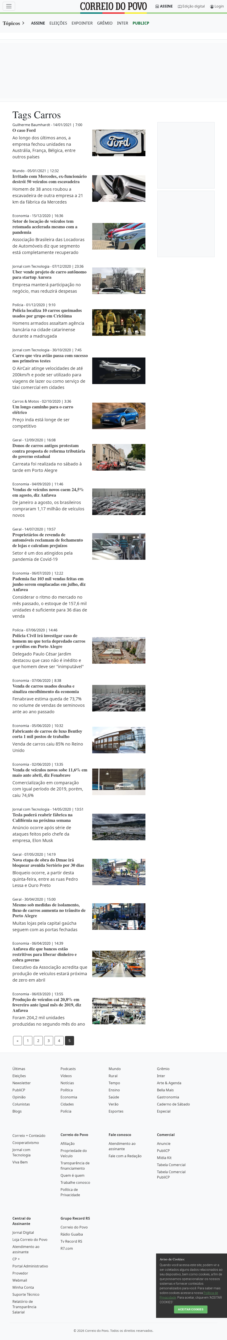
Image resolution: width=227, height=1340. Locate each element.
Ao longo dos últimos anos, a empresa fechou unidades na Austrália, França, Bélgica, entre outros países (44, 147)
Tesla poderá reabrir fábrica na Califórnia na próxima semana (42, 817)
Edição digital (193, 6)
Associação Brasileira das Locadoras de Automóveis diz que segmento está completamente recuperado (48, 245)
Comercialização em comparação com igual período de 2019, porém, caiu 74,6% (47, 789)
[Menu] (9, 6)
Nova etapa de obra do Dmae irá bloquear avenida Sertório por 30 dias (48, 862)
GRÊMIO (105, 23)
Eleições (19, 1075)
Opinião (19, 1097)
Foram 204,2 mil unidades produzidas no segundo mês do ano (48, 1021)
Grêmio (163, 1068)
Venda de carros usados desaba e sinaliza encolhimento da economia (45, 688)
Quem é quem (72, 1175)
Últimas (18, 1068)
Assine (166, 6)
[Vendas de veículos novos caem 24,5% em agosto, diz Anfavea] (118, 501)
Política (67, 1090)
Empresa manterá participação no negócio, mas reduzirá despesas (46, 288)
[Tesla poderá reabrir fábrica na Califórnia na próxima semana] (118, 827)
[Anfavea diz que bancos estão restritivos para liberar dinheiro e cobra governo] (118, 964)
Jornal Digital (23, 1232)
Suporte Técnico (25, 1294)
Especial (163, 1111)
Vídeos (66, 1075)
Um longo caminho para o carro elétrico (42, 409)
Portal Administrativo (30, 1266)
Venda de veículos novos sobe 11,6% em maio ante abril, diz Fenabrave (49, 772)
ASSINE (38, 23)
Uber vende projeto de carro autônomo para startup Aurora (49, 274)
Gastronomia (168, 1097)
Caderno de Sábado (173, 1104)
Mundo (115, 1068)
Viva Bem (20, 1162)
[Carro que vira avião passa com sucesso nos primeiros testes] (118, 371)
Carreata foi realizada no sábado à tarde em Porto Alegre (47, 467)
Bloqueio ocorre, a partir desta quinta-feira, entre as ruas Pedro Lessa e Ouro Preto (45, 879)
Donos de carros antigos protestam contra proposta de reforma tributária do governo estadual (48, 450)
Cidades (67, 1104)
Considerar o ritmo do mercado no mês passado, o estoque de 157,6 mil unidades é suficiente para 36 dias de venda (49, 606)
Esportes (116, 1111)
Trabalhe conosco (75, 1182)
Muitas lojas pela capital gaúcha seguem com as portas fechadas (44, 926)
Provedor (20, 1273)
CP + (16, 1259)
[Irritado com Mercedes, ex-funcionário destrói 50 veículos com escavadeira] (118, 188)
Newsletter (21, 1082)
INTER (122, 23)
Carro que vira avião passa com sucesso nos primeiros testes (50, 358)
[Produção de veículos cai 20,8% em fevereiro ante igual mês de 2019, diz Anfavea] (118, 1011)
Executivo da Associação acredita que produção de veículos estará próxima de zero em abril (49, 973)
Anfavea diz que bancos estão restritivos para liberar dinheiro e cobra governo (44, 954)
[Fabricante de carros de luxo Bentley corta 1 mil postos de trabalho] (118, 740)
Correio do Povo (74, 1227)
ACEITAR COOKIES (191, 1309)
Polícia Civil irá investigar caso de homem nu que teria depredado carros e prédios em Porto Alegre (48, 641)
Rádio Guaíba (72, 1234)
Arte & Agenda (169, 1082)
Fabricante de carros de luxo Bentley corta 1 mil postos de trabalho (47, 734)
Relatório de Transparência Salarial (24, 1307)
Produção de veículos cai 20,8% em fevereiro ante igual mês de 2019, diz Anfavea (46, 1004)
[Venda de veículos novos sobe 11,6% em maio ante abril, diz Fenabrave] (118, 782)
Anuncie (163, 1143)
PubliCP (18, 1090)
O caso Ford (24, 130)
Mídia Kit (164, 1157)
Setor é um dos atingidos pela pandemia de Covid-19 (42, 556)
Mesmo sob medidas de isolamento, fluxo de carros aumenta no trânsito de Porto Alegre (49, 910)
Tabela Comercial (171, 1164)
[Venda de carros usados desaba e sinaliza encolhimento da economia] (118, 698)
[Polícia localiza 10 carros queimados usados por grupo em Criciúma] (118, 322)
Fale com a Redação (125, 1156)
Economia (69, 1097)
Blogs (17, 1111)
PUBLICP (141, 23)
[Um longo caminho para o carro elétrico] (118, 416)
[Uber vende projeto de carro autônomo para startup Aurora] (118, 280)
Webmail (19, 1280)
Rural (113, 1075)
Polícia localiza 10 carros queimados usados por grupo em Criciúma (47, 313)
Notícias (67, 1082)
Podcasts (68, 1068)
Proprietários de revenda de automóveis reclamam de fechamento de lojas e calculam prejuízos (47, 540)
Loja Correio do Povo (29, 1239)
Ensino (114, 1090)
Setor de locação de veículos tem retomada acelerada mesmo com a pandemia (44, 226)
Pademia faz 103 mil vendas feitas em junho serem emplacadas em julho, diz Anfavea (49, 584)
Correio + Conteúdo (28, 1135)
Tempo (114, 1082)
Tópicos (11, 23)
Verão (114, 1104)
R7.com (67, 1248)
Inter (161, 1075)
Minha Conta (23, 1287)
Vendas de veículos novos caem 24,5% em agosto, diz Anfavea (48, 492)
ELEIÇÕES (58, 23)
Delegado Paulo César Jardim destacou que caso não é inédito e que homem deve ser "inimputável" (48, 660)
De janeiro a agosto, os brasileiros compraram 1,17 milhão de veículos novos (48, 508)
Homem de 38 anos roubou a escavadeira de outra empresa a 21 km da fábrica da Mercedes (47, 195)
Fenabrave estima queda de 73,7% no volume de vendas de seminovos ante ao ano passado (48, 705)
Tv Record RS (71, 1241)
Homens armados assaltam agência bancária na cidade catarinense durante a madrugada (48, 329)
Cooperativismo (25, 1142)
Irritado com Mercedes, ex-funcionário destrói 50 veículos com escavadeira (49, 179)
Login (219, 6)
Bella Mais (165, 1090)
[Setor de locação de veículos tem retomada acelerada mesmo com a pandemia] (118, 236)
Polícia (66, 1111)
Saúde (114, 1097)
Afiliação (68, 1143)
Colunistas (21, 1104)
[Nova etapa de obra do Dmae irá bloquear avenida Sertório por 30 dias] (118, 872)
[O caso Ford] (118, 143)
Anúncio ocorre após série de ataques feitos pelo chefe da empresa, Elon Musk (41, 834)
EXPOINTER (82, 23)
